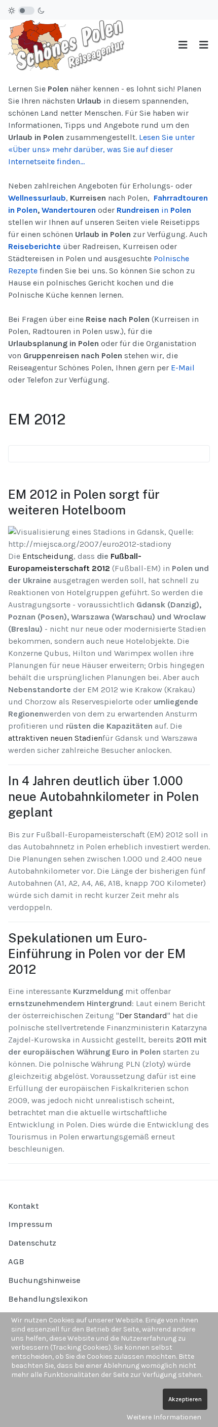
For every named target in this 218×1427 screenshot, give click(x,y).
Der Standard (143, 1015)
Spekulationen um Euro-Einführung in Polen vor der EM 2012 (97, 953)
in (154, 210)
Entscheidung (48, 556)
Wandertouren (69, 210)
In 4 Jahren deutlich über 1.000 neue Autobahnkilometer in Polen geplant (103, 796)
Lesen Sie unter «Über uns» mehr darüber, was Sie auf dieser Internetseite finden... (101, 149)
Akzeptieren (185, 1399)
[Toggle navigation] (182, 45)
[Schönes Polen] (69, 45)
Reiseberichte (34, 246)
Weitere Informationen (164, 1417)
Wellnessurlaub (37, 198)
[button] (203, 45)
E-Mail (183, 367)
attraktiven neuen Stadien (55, 738)
